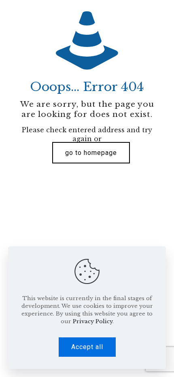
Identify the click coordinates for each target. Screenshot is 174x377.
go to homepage (91, 153)
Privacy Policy (92, 321)
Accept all (87, 347)
